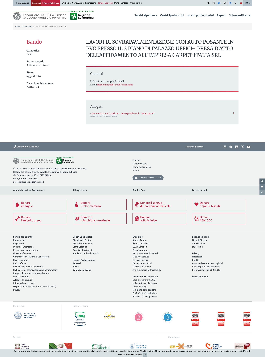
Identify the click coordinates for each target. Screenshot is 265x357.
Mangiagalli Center (82, 240)
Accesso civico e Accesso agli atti (207, 263)
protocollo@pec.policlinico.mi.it (28, 182)
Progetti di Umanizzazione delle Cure (31, 273)
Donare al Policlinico (148, 218)
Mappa (135, 170)
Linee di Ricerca (199, 240)
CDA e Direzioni (139, 246)
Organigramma (139, 250)
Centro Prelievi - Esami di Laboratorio (31, 256)
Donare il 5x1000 (206, 218)
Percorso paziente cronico (25, 250)
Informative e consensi (24, 283)
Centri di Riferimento (83, 250)
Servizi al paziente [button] (145, 15)
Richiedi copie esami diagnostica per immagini (35, 270)
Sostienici (36, 3)
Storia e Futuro (139, 240)
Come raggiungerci (141, 167)
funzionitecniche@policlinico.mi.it (115, 84)
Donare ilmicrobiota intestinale (95, 218)
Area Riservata (201, 276)
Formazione (90, 3)
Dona (116, 3)
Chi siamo (66, 3)
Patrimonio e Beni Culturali (145, 253)
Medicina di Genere (141, 266)
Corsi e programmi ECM (144, 280)
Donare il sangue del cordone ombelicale (155, 204)
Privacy (16, 290)
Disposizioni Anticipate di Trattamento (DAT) (34, 286)
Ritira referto (19, 263)
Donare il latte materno (91, 204)
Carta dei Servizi (140, 260)
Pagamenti (18, 243)
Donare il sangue (27, 204)
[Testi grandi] (208, 3)
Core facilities (198, 243)
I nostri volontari (21, 276)
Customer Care (139, 163)
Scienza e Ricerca (239, 15)
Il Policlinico (50, 3)
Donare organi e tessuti (210, 204)
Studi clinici (197, 246)
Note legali (197, 256)
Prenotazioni (19, 240)
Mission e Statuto (140, 256)
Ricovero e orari (20, 260)
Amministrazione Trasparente (146, 270)
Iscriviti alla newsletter (149, 178)
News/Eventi (78, 3)
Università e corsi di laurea (144, 283)
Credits (195, 260)
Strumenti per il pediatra (144, 290)
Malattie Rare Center (83, 243)
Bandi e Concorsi (105, 3)
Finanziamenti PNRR (142, 263)
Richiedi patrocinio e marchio (206, 266)
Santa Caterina (80, 246)
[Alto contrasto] (214, 3)
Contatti (124, 3)
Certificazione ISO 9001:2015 (206, 270)
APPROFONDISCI (134, 354)
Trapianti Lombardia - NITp (86, 253)
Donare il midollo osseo (31, 218)
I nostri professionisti (200, 15)
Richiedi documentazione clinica (28, 266)
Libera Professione (22, 253)
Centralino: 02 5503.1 (27, 146)
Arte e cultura (136, 3)
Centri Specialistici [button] (172, 15)
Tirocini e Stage (139, 286)
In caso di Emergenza (23, 246)
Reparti (221, 15)
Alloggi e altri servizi (22, 280)
